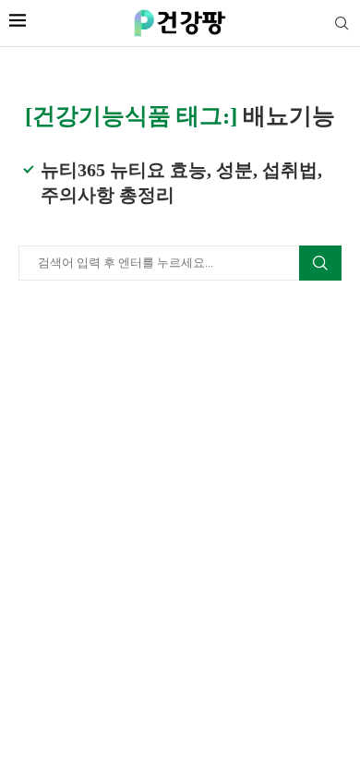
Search (320, 263)
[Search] (341, 24)
